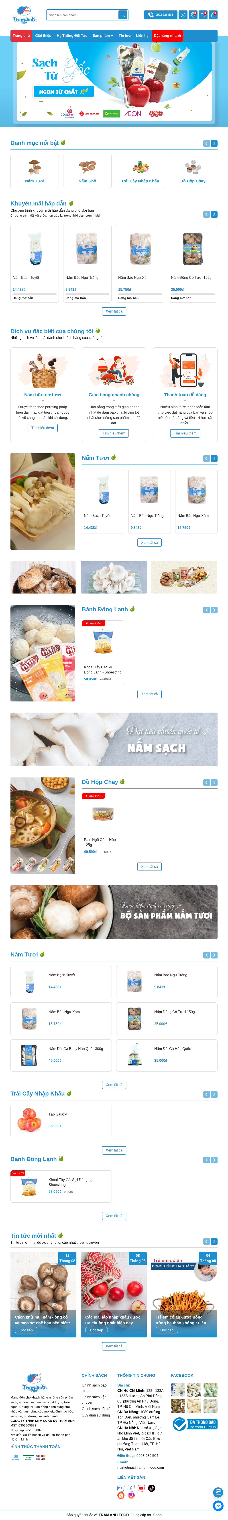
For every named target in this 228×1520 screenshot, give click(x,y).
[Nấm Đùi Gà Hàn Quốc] (135, 1055)
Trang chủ (21, 36)
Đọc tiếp (26, 1330)
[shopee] (120, 1495)
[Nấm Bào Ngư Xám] (140, 249)
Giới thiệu (43, 36)
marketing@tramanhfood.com (140, 1467)
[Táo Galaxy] (29, 1121)
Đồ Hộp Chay (101, 782)
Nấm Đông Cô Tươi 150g (191, 277)
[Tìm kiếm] (122, 14)
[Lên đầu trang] (218, 1480)
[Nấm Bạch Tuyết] (35, 249)
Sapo (157, 1515)
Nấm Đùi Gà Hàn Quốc (172, 1049)
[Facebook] (131, 1488)
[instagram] (131, 1495)
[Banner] (43, 577)
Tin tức (125, 36)
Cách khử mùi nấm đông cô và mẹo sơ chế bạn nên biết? (42, 1320)
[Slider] (114, 81)
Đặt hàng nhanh (167, 36)
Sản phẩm (102, 36)
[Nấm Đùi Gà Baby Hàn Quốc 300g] (29, 1055)
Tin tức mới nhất (34, 1235)
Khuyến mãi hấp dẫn (39, 203)
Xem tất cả (114, 311)
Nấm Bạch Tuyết (26, 277)
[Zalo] (120, 1488)
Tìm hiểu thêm (42, 428)
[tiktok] (151, 1488)
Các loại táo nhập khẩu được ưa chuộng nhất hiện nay (112, 1320)
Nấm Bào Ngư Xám (133, 277)
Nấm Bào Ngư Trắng (81, 277)
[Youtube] (141, 1488)
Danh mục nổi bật (35, 142)
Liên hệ (142, 36)
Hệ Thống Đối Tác (72, 36)
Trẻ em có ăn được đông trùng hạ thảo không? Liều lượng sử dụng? (181, 1320)
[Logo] (24, 14)
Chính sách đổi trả (96, 1409)
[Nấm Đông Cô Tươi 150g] (193, 249)
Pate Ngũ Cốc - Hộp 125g (100, 842)
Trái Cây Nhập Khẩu (38, 1093)
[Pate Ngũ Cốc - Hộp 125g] (103, 814)
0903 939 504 (164, 14)
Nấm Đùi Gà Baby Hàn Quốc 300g (76, 1049)
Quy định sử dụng (96, 1415)
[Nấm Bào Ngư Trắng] (87, 249)
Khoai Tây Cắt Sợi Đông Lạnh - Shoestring (103, 669)
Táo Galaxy (58, 1114)
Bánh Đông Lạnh (106, 609)
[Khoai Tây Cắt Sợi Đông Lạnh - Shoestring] (103, 641)
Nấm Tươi (96, 457)
